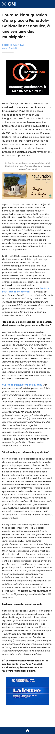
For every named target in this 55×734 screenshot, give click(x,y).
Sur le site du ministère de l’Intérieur (22, 384)
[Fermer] (4, 4)
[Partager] (27, 730)
